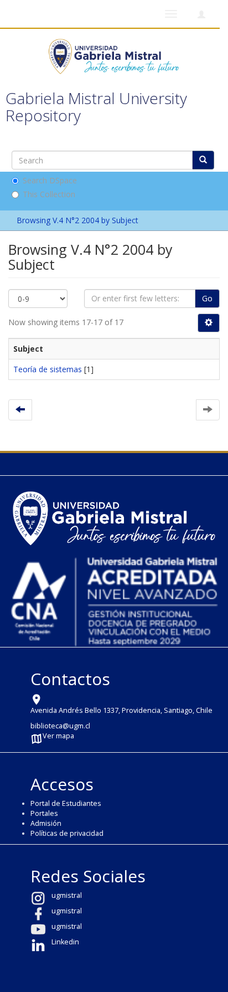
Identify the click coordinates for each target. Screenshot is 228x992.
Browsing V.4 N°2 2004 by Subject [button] (79, 220)
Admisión (45, 823)
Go (207, 298)
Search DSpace (50, 180)
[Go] (203, 160)
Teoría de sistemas (47, 369)
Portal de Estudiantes (65, 803)
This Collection (49, 194)
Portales (44, 813)
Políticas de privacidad (66, 833)
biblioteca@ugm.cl (60, 726)
